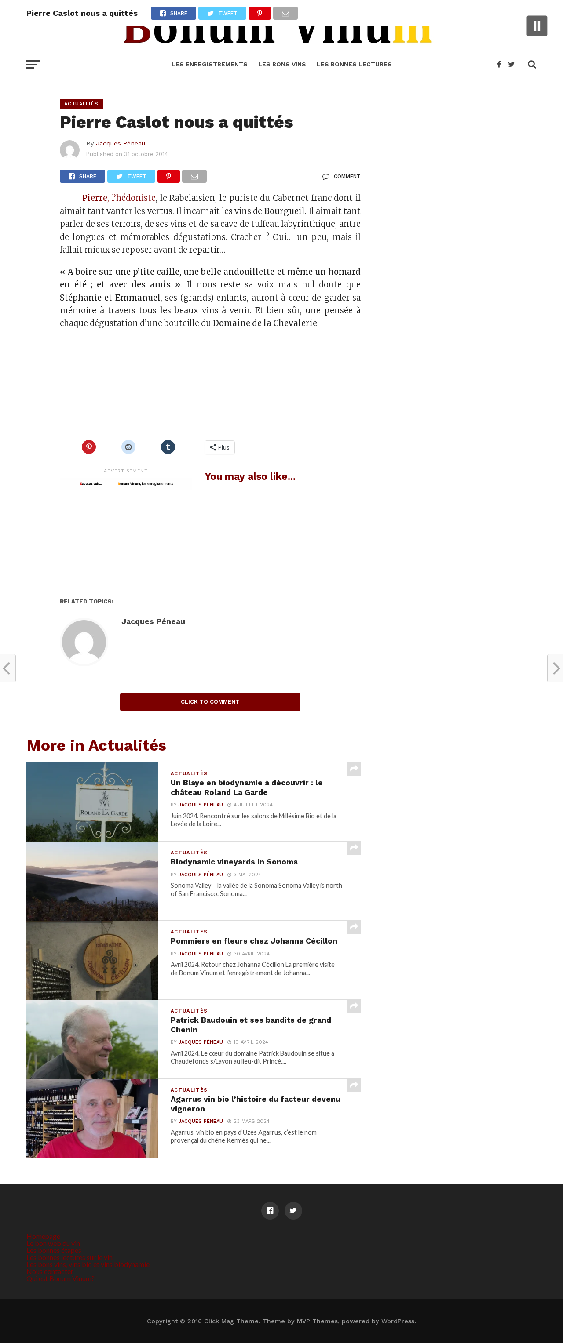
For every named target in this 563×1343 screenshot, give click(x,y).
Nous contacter (49, 1271)
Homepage (43, 1236)
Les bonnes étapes (53, 1250)
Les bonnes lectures (354, 64)
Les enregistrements (210, 64)
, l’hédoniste (131, 198)
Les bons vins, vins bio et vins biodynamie (88, 1264)
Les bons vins (282, 64)
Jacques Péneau (120, 143)
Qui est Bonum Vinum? (60, 1278)
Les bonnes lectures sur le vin (69, 1257)
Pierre (94, 198)
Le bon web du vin (53, 1243)
